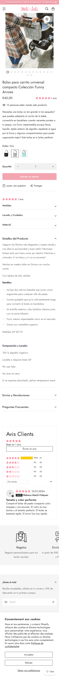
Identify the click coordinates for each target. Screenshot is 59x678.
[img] (23, 491)
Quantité (6, 166)
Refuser (29, 662)
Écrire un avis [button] (29, 449)
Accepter (28, 654)
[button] (43, 98)
